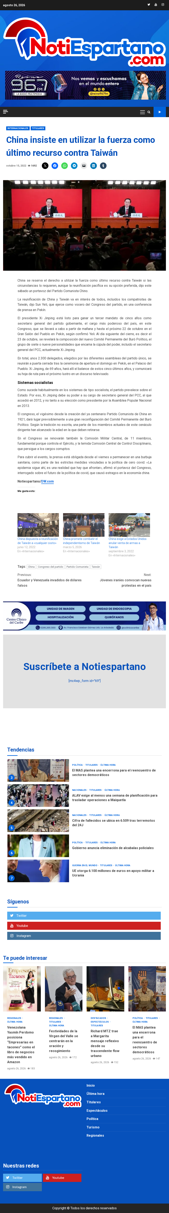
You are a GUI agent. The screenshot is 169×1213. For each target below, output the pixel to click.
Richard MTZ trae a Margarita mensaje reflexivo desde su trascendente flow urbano (105, 988)
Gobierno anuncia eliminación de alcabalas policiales (38, 845)
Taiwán (96, 566)
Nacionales (79, 790)
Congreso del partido (50, 566)
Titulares (38, 128)
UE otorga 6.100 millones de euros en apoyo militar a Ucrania (38, 871)
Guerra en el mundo (85, 865)
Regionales (14, 1018)
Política (77, 765)
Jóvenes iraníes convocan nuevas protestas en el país (125, 580)
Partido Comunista (77, 566)
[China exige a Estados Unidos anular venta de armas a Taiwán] (129, 525)
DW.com (47, 481)
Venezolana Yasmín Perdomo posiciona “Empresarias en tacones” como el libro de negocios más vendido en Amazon (22, 988)
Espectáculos (100, 1022)
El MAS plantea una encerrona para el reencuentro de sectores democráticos (38, 770)
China (31, 566)
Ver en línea (160, 112)
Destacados (99, 1018)
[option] (84, 771)
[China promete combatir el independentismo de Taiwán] (83, 525)
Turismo (93, 1127)
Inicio (91, 1085)
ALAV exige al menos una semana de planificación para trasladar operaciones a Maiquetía (38, 795)
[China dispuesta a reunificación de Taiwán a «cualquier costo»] (38, 525)
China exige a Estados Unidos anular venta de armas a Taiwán (128, 543)
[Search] (149, 112)
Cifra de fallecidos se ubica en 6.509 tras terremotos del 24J (38, 820)
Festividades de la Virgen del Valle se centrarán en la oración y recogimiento (64, 988)
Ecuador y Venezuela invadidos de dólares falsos (50, 580)
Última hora (108, 765)
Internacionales (17, 128)
